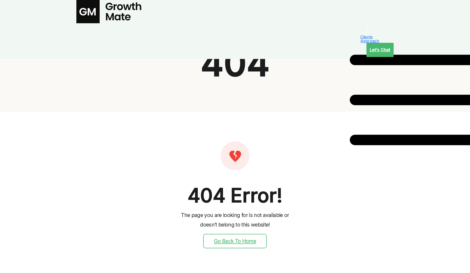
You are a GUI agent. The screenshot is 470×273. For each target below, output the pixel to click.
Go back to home (235, 241)
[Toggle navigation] (353, 41)
